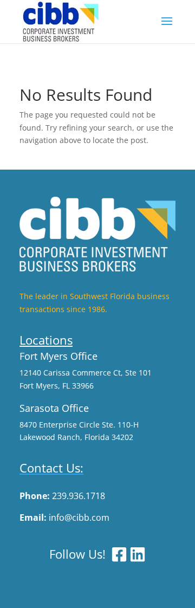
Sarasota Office (54, 408)
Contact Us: (51, 468)
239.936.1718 (78, 496)
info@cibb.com (79, 517)
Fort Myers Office (59, 356)
